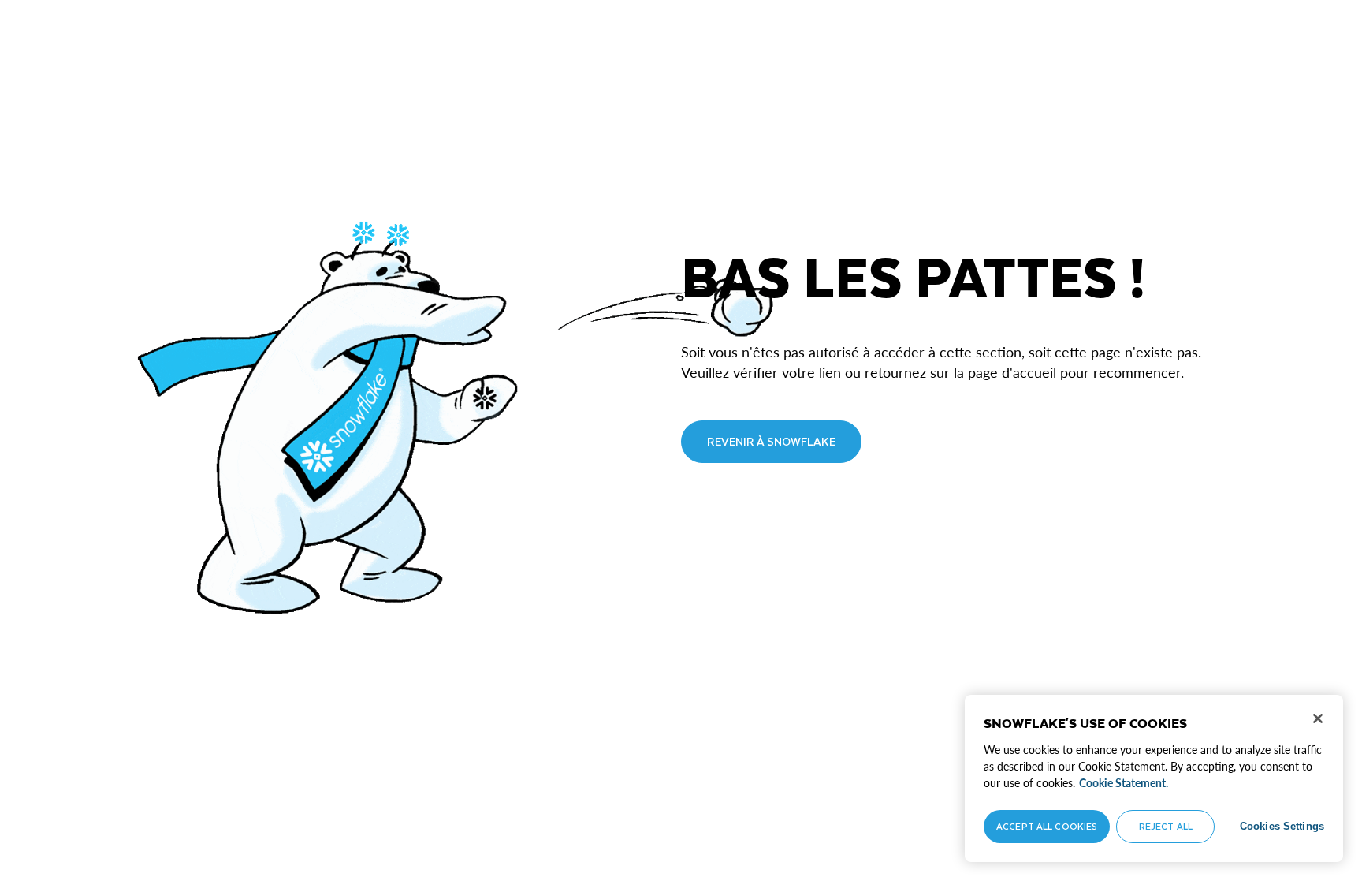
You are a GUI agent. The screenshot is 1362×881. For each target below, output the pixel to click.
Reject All (1166, 826)
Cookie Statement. (1123, 783)
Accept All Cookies (1046, 826)
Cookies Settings (1282, 826)
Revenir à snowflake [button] (771, 441)
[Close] (1318, 718)
